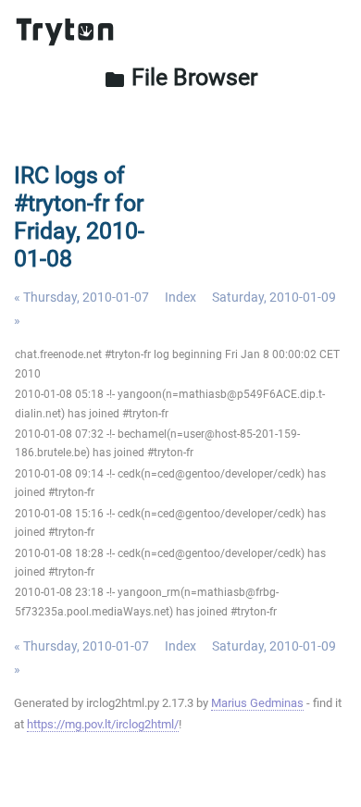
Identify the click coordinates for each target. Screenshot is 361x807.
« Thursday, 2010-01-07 (81, 297)
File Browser (180, 77)
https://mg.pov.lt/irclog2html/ (103, 724)
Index (180, 297)
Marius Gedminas (257, 703)
